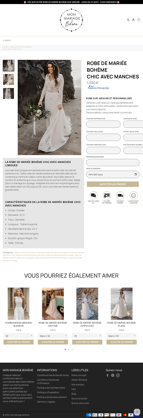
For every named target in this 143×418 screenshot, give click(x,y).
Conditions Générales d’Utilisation (48, 381)
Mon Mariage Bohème (19, 415)
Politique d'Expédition (48, 392)
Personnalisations (95, 157)
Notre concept (79, 375)
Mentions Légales (46, 401)
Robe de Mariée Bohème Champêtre (53, 252)
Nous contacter (79, 398)
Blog (74, 393)
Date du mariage (93, 169)
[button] (65, 349)
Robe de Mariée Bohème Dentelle (30, 255)
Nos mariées (78, 384)
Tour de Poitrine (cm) (95, 119)
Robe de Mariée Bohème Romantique (50, 257)
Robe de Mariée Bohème (25, 252)
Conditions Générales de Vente (53, 375)
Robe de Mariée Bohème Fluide (59, 255)
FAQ (74, 389)
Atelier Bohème (79, 379)
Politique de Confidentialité (51, 387)
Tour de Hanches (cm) (96, 145)
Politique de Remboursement (52, 397)
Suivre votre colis (80, 403)
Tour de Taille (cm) (94, 132)
